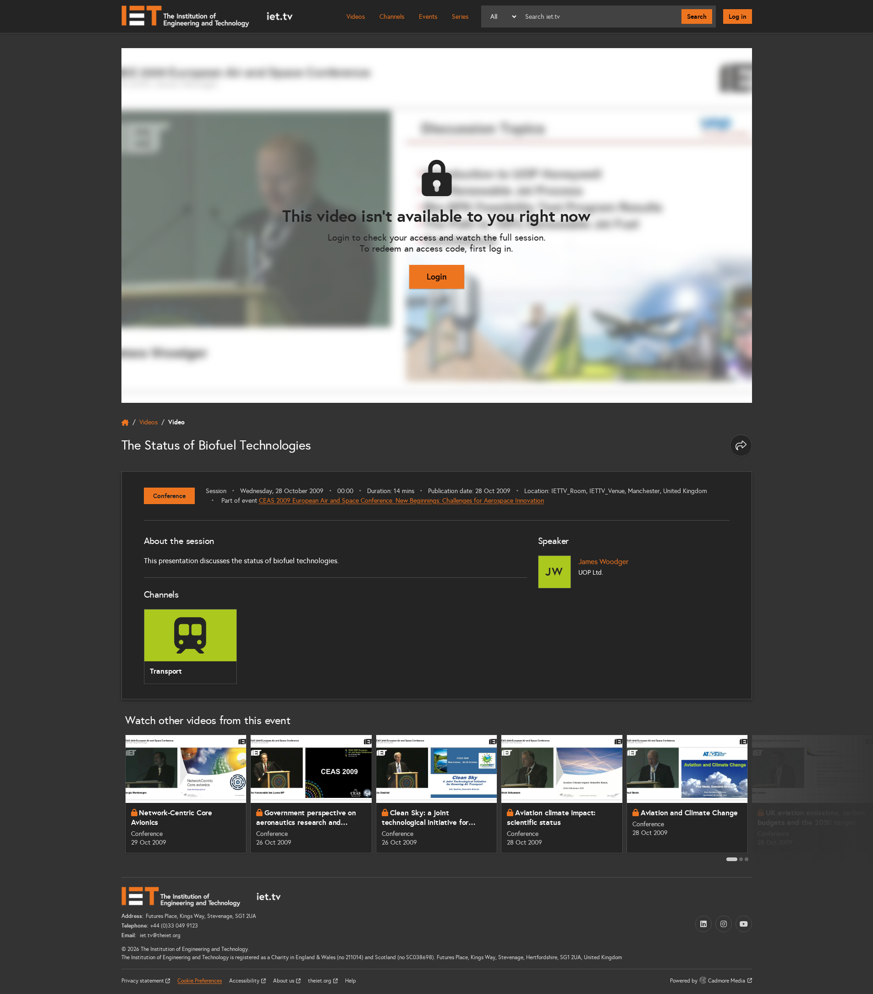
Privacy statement (143, 981)
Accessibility (245, 981)
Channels (391, 17)
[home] (125, 422)
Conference (169, 496)
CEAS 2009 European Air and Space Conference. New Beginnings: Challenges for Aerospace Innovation (401, 501)
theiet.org (320, 981)
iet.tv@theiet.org (159, 935)
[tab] (731, 859)
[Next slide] (762, 797)
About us (284, 981)
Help (350, 981)
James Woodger (603, 561)
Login (437, 276)
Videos (355, 17)
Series (460, 17)
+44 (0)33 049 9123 (174, 926)
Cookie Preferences (199, 981)
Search (697, 16)
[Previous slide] (111, 797)
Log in (738, 16)
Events (428, 17)
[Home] (207, 16)
